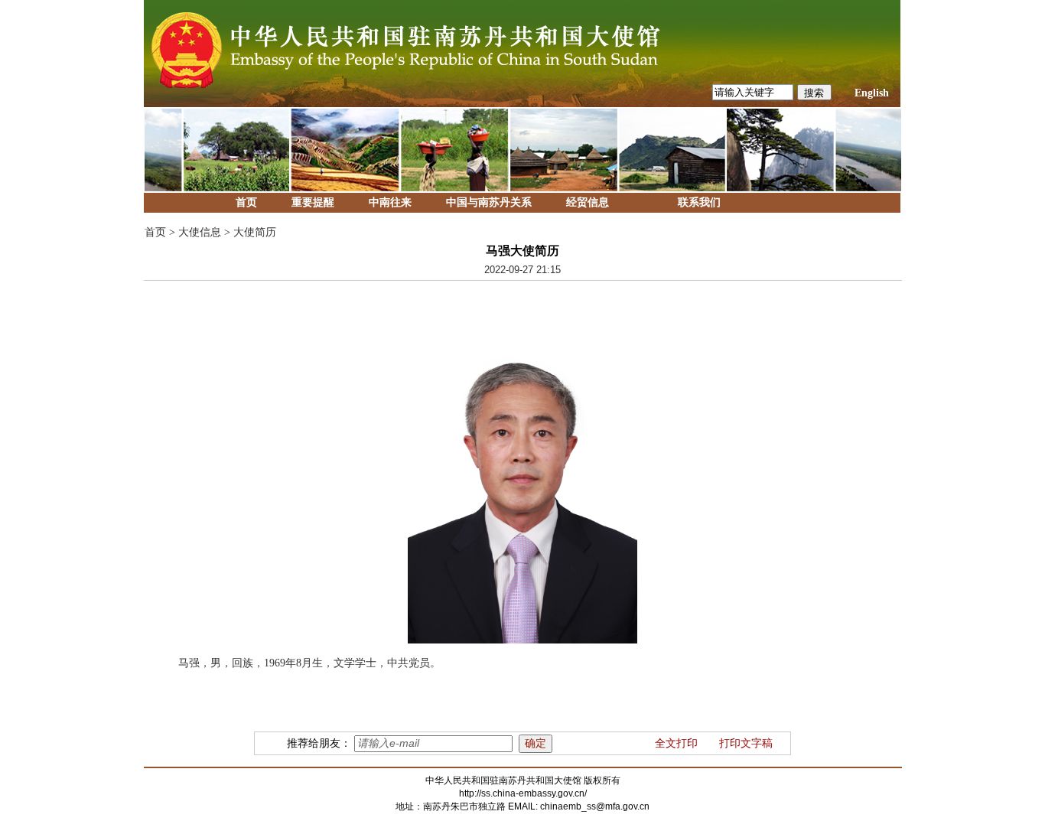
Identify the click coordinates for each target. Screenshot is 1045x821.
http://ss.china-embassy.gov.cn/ (523, 793)
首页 (246, 202)
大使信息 (199, 232)
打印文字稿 (746, 743)
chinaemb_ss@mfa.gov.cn (594, 806)
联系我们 (699, 202)
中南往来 (390, 202)
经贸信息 (587, 202)
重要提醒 (312, 202)
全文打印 (676, 743)
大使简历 (254, 232)
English (872, 93)
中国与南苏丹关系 (489, 202)
